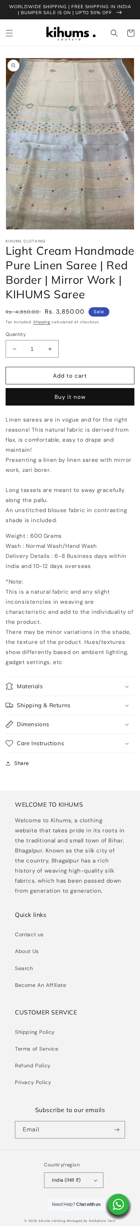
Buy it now (70, 397)
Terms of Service (37, 1048)
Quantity (16, 334)
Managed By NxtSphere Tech (91, 1221)
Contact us (29, 934)
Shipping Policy (35, 1032)
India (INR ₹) (66, 1180)
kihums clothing (52, 1221)
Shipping (41, 322)
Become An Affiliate (40, 985)
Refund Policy (33, 1065)
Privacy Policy (33, 1082)
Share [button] (21, 763)
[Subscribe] (116, 1129)
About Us (27, 951)
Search (24, 968)
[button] (9, 33)
